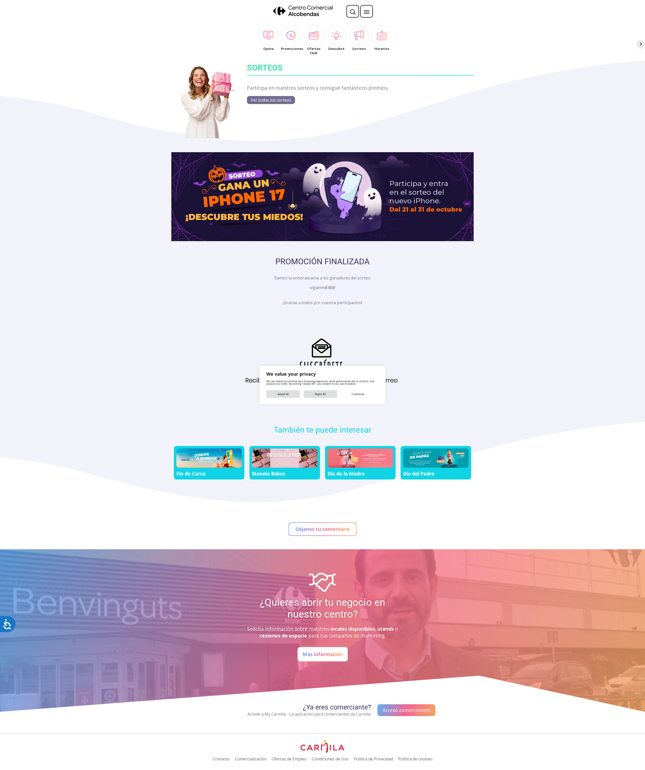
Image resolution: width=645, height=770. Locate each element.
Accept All (283, 394)
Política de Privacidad (373, 759)
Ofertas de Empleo (289, 759)
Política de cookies (415, 759)
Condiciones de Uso (330, 759)
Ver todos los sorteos (271, 100)
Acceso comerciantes (406, 710)
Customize (357, 394)
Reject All (320, 394)
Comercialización (251, 759)
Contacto (221, 759)
